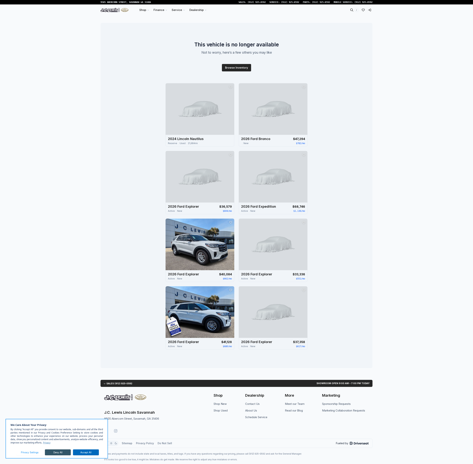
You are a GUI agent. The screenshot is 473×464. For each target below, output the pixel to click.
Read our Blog (294, 410)
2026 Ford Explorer (183, 206)
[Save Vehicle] (230, 86)
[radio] (111, 443)
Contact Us (252, 404)
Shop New (220, 404)
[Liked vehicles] (363, 10)
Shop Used (221, 410)
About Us (251, 410)
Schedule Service (256, 417)
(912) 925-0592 (257, 2)
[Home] (115, 10)
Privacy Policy (145, 443)
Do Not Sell (165, 443)
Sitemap (127, 443)
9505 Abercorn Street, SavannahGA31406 (126, 2)
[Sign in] (369, 10)
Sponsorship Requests (336, 404)
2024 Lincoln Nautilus (186, 139)
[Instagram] (116, 431)
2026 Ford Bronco (255, 139)
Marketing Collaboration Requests (343, 410)
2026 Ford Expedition (258, 206)
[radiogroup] (111, 443)
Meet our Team (294, 404)
